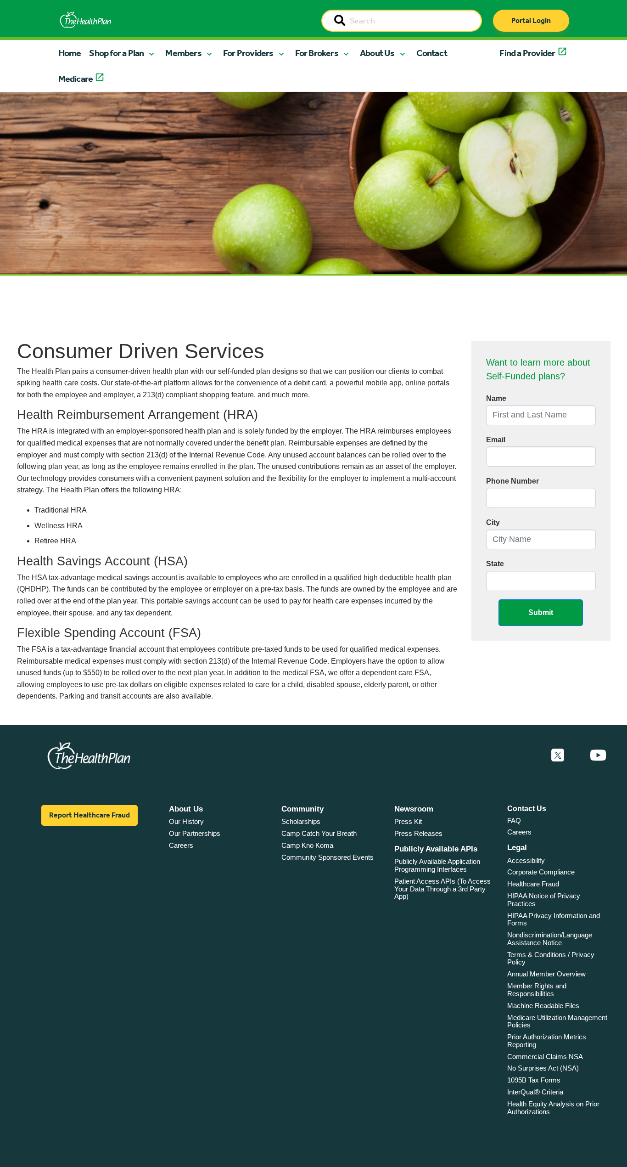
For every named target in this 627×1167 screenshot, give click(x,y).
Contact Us (526, 808)
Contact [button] (431, 52)
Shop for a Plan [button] (116, 52)
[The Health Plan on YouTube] (598, 755)
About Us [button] (377, 52)
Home (69, 52)
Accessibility (526, 860)
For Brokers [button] (316, 52)
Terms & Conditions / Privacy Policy (550, 958)
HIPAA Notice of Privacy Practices (543, 900)
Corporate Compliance (541, 872)
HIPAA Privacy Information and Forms (553, 919)
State (495, 564)
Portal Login (531, 20)
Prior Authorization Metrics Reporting (546, 1041)
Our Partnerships (194, 833)
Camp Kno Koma (307, 845)
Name (496, 398)
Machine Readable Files (543, 1005)
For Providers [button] (248, 52)
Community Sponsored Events (327, 857)
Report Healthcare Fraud (89, 815)
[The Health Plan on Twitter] (557, 755)
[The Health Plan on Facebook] (533, 755)
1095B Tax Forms (533, 1080)
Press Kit (408, 821)
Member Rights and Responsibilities (536, 990)
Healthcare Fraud (533, 884)
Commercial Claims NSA (545, 1056)
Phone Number (512, 481)
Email (495, 440)
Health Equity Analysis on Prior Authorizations (553, 1108)
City (493, 522)
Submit (540, 612)
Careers (181, 845)
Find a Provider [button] (527, 52)
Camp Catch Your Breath (319, 833)
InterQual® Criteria (535, 1092)
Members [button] (183, 52)
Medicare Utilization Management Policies (557, 1021)
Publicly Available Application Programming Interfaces (437, 865)
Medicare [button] (75, 78)
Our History (186, 821)
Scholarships (300, 821)
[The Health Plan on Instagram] (577, 755)
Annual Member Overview (546, 974)
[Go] (339, 21)
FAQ (514, 820)
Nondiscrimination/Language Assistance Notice (549, 939)
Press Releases (418, 833)
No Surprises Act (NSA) (543, 1068)
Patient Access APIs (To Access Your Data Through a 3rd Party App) (442, 888)
